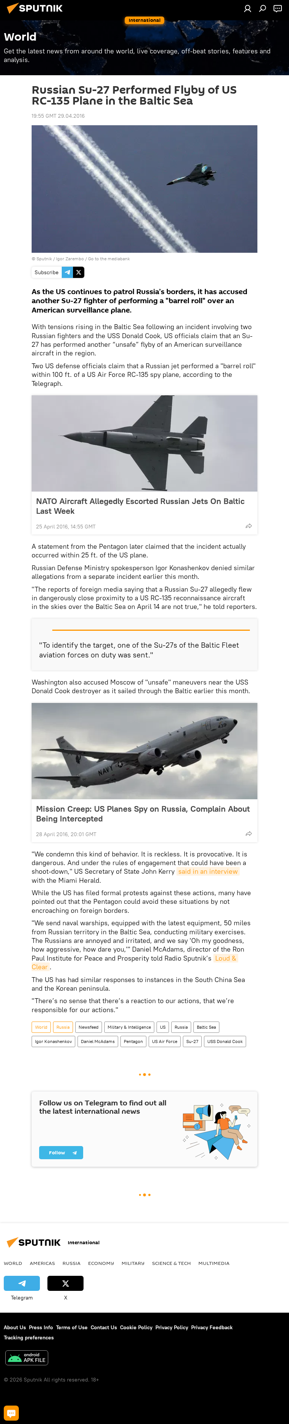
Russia (63, 1027)
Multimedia (214, 1263)
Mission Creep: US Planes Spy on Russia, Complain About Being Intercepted (143, 813)
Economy (101, 1263)
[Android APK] (26, 1358)
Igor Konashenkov (53, 1041)
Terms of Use (72, 1327)
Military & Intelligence (129, 1027)
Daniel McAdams (98, 1041)
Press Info (41, 1327)
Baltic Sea (206, 1027)
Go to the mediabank (109, 258)
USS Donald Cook (225, 1041)
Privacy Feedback (212, 1327)
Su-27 (192, 1041)
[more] (248, 525)
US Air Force (164, 1041)
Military (133, 1263)
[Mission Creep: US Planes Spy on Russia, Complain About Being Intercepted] (144, 751)
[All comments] (11, 1413)
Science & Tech (171, 1263)
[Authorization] (247, 8)
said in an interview (208, 871)
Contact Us (104, 1327)
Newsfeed (89, 1027)
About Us (15, 1327)
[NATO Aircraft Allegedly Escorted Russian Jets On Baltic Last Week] (144, 443)
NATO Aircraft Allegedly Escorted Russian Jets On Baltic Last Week (140, 506)
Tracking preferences (29, 1337)
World (41, 1027)
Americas (42, 1263)
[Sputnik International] (37, 14)
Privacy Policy (171, 1327)
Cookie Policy (136, 1327)
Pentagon (133, 1041)
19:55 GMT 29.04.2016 (58, 115)
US (163, 1027)
